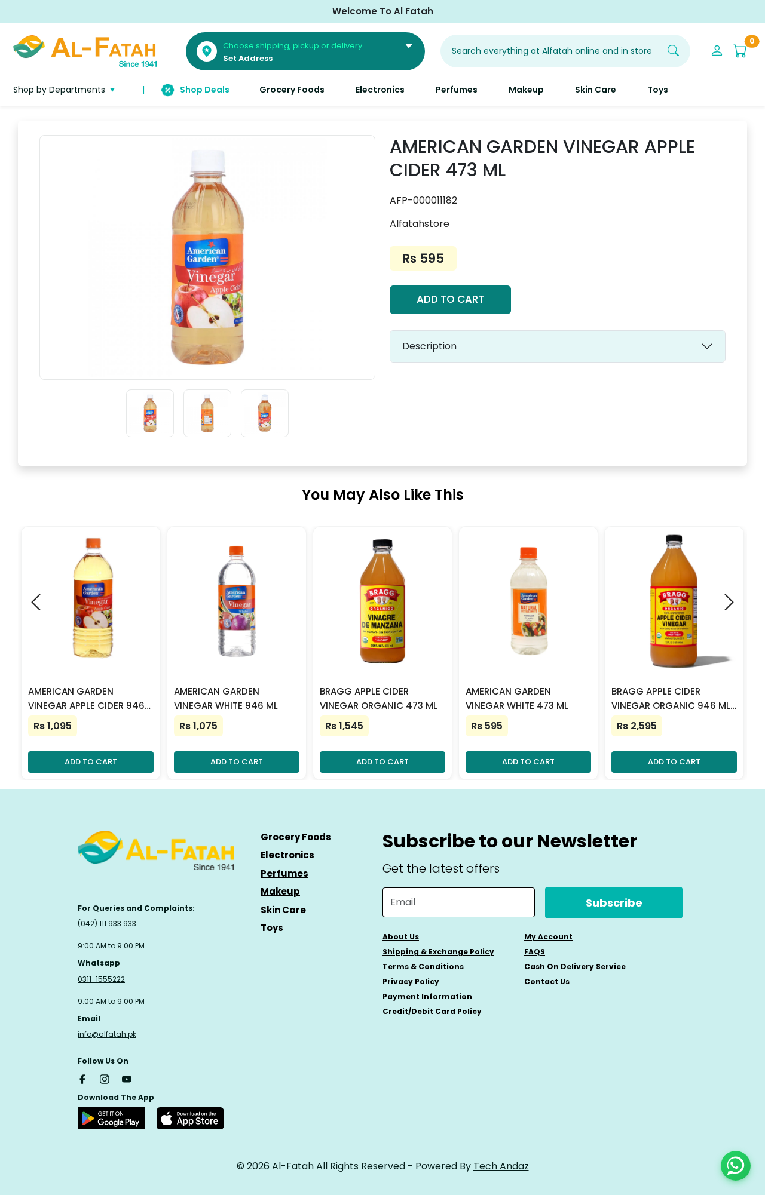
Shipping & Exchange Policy (438, 952)
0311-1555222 (101, 979)
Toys (272, 927)
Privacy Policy (410, 981)
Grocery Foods (296, 837)
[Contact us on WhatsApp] (736, 1166)
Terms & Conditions (423, 966)
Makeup (280, 891)
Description (429, 346)
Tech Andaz (501, 1166)
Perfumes (284, 873)
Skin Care (283, 910)
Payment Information (427, 996)
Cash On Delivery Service (575, 966)
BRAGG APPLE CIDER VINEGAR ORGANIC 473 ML (378, 698)
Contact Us (547, 981)
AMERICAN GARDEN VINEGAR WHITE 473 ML (517, 698)
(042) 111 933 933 (107, 923)
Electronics (287, 855)
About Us (400, 937)
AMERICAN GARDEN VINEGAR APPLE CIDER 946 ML (86, 699)
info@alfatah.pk (107, 1034)
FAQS (534, 952)
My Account (548, 937)
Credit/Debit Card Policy (432, 1011)
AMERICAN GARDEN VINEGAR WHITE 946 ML (226, 698)
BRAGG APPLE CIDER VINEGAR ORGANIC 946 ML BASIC (670, 699)
